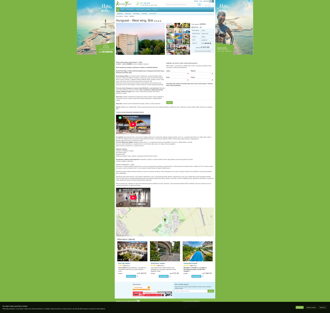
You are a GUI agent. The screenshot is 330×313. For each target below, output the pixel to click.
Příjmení (193, 71)
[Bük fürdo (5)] (178, 36)
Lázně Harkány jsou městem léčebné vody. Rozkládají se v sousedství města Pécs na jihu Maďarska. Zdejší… (163, 269)
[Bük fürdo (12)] (186, 41)
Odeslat (169, 102)
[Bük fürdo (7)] (186, 30)
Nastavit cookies (311, 307)
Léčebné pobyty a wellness (143, 9)
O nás (200, 1)
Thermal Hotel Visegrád (190, 263)
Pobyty (123, 9)
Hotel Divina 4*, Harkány (158, 263)
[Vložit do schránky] (137, 276)
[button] (165, 220)
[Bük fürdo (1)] (178, 52)
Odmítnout (322, 307)
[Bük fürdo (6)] (170, 36)
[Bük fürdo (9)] (170, 30)
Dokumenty (206, 1)
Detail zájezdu (131, 276)
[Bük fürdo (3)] (170, 41)
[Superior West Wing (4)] (170, 46)
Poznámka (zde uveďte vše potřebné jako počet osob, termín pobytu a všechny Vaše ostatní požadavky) (189, 84)
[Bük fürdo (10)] (186, 25)
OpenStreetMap (119, 235)
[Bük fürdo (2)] (178, 41)
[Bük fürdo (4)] (186, 36)
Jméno (168, 71)
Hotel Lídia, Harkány (124, 263)
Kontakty (155, 9)
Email (167, 77)
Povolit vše (300, 307)
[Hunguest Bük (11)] (140, 39)
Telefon (193, 77)
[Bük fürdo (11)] (178, 25)
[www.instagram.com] (210, 1)
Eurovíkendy (130, 9)
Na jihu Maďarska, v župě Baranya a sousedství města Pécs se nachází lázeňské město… (132, 269)
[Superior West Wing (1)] (170, 52)
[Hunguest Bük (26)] (186, 52)
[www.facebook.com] (213, 1)
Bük (201, 27)
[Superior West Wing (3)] (178, 46)
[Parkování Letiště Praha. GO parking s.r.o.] (142, 288)
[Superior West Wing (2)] (186, 46)
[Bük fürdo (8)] (178, 30)
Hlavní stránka (118, 9)
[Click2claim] (152, 294)
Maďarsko (196, 27)
